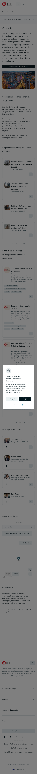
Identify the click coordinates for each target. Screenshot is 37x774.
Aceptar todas (25, 399)
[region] (18, 387)
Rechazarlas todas (12, 399)
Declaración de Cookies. (13, 393)
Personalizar (18, 405)
